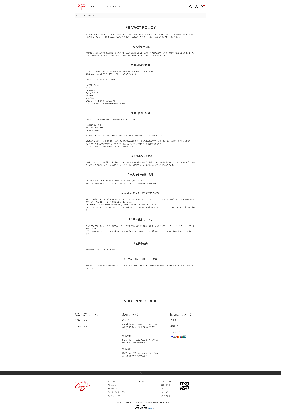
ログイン (164, 388)
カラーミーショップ (180, 34)
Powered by (128, 408)
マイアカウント (166, 381)
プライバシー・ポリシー (146, 37)
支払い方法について (114, 388)
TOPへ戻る (140, 373)
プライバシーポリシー (115, 396)
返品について (112, 385)
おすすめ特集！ (112, 6)
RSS (135, 381)
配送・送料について (114, 381)
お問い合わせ (165, 396)
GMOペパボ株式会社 (116, 34)
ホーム (78, 15)
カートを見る (165, 392)
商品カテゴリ (95, 6)
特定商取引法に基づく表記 (116, 392)
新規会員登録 (165, 385)
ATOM (141, 381)
